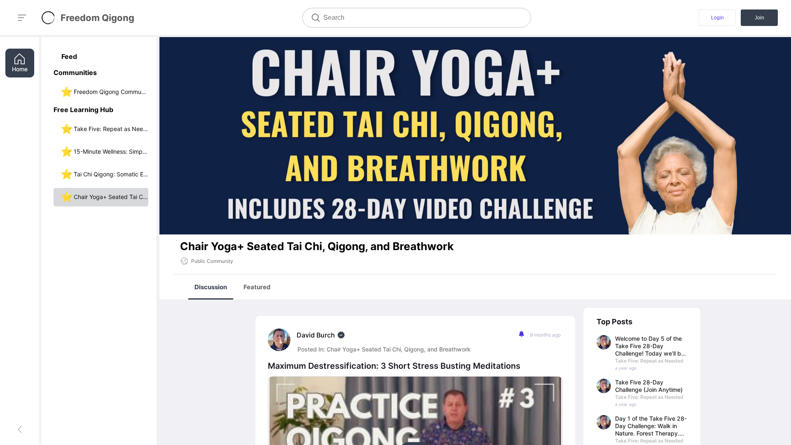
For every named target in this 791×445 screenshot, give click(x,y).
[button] (101, 73)
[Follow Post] (521, 334)
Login (717, 18)
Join (759, 18)
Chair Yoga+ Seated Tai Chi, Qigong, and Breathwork (398, 349)
